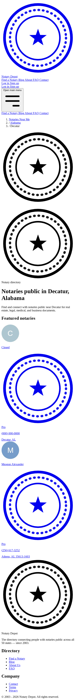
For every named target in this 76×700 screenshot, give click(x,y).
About (29, 79)
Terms (12, 687)
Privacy (13, 690)
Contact (44, 79)
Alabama (15, 122)
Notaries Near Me (19, 119)
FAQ (36, 79)
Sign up (14, 83)
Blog (21, 79)
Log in (5, 83)
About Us (14, 665)
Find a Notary (9, 79)
